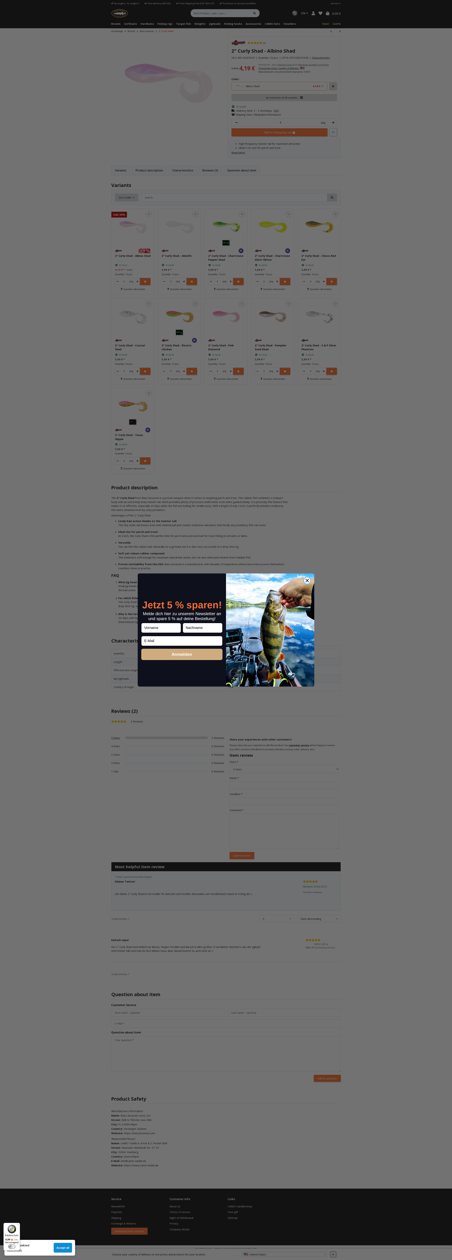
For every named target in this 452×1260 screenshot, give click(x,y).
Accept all (62, 1247)
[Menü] (18, 1225)
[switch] (11, 1246)
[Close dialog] (307, 580)
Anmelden (182, 654)
